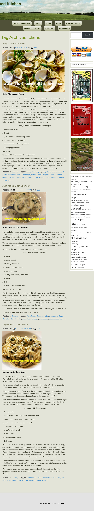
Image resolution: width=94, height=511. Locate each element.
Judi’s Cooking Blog (21, 23)
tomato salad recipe (76, 259)
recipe (36, 177)
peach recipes (77, 219)
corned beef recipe (77, 205)
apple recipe (75, 176)
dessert (76, 208)
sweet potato (75, 255)
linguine (61, 477)
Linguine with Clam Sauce (15, 324)
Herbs (58, 23)
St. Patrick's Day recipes (79, 239)
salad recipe (74, 227)
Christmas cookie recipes (79, 200)
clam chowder (15, 319)
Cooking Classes (73, 23)
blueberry (74, 179)
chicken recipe (86, 189)
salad (83, 224)
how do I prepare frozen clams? (20, 177)
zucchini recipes (77, 267)
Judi (35, 47)
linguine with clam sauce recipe (34, 480)
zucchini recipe (78, 264)
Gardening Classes (32, 28)
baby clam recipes (34, 172)
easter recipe (86, 209)
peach (78, 217)
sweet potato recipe (78, 257)
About (38, 23)
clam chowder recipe (30, 319)
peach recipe (85, 217)
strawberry (74, 244)
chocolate (73, 192)
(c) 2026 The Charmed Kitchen (52, 504)
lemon (73, 217)
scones (74, 230)
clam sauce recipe (45, 477)
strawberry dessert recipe (79, 248)
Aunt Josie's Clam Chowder (37, 316)
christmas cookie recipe (78, 196)
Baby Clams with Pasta (13, 43)
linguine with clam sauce (11, 480)
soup (89, 233)
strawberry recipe (77, 252)
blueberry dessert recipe (81, 182)
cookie (73, 202)
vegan (85, 259)
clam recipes (54, 319)
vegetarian (74, 262)
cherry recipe (76, 189)
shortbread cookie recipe (78, 233)
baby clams (46, 172)
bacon (82, 176)
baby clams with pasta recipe (19, 175)
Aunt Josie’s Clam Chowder (15, 186)
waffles (81, 262)
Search (87, 35)
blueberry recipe (76, 184)
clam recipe (43, 319)
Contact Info (64, 28)
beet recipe (89, 176)
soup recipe (75, 235)
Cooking (15, 172)
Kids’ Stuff (49, 28)
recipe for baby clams (47, 177)
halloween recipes (78, 212)
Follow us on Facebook (78, 65)
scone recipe (83, 227)
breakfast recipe (75, 187)
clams (33, 175)
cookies (87, 202)
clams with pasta (43, 175)
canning (85, 187)
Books (48, 23)
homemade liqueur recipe (81, 214)
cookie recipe (80, 202)
